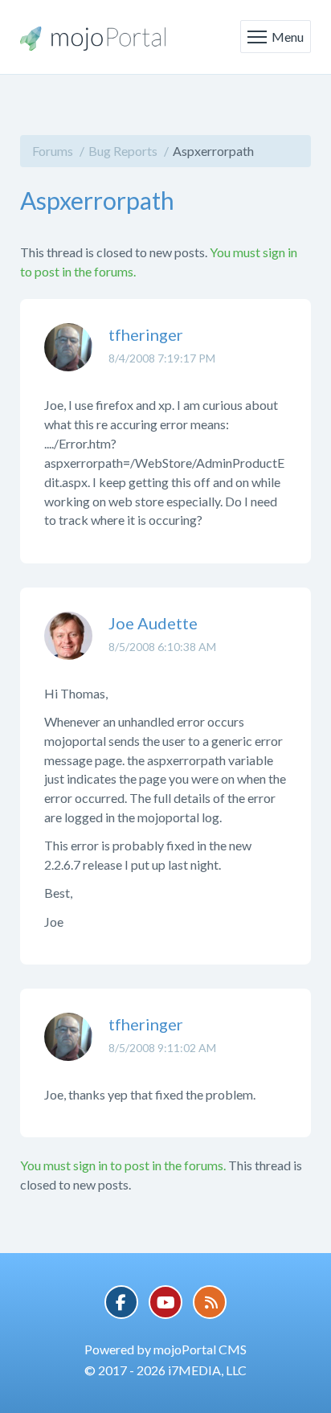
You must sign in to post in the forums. (123, 1165)
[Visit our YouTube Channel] (165, 1302)
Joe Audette (153, 623)
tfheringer (145, 334)
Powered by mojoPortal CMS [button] (165, 1349)
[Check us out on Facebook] (121, 1302)
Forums (52, 150)
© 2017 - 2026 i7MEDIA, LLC (165, 1370)
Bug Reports (122, 150)
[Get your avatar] (68, 359)
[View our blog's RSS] (210, 1302)
